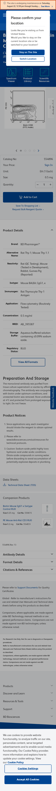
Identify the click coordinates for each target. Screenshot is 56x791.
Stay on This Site (28, 52)
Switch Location (28, 59)
